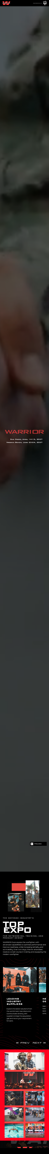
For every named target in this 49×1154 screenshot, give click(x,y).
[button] (40, 3)
